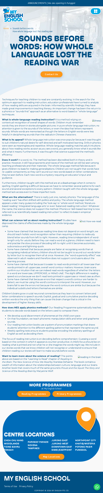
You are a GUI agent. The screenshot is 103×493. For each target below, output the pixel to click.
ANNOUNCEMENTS (37, 3)
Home (6, 28)
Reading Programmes (34, 393)
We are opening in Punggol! (61, 3)
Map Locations (51, 456)
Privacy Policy (26, 486)
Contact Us (51, 74)
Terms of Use (10, 486)
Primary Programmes (69, 393)
